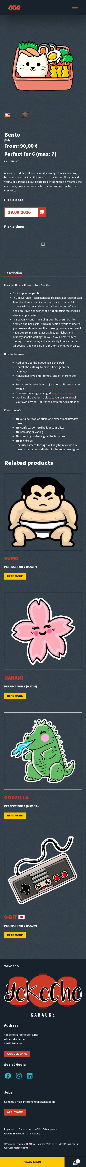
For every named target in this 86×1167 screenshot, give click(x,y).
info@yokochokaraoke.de (39, 1102)
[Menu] (75, 8)
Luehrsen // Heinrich (46, 1144)
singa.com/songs (62, 393)
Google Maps (17, 1054)
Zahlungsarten (50, 1129)
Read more (15, 576)
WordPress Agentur (69, 1144)
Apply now (15, 1112)
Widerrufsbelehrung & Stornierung (22, 1133)
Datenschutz (26, 1129)
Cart (71, 1160)
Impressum (10, 1129)
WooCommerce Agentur (16, 1148)
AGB (37, 1129)
